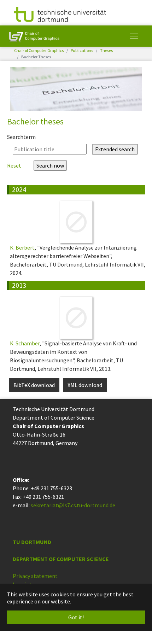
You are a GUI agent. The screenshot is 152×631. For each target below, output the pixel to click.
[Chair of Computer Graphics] (34, 36)
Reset (14, 165)
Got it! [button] (76, 617)
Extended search (115, 149)
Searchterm (21, 136)
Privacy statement (35, 575)
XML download (85, 384)
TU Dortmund (32, 541)
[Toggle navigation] (134, 36)
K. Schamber (25, 343)
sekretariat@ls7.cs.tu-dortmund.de (73, 505)
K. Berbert (22, 247)
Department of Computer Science (61, 558)
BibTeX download (34, 384)
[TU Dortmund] (60, 13)
